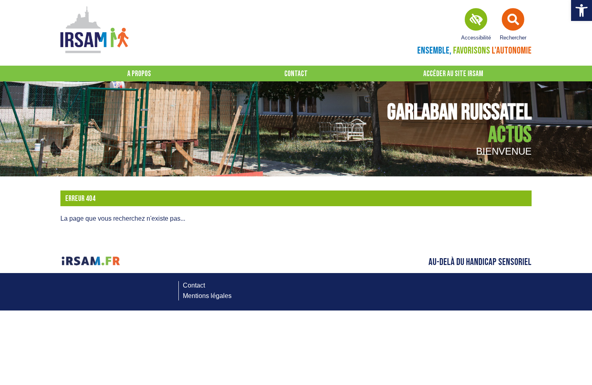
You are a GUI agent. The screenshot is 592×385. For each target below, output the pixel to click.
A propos (139, 74)
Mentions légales (207, 295)
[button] (581, 10)
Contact (296, 74)
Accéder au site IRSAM (453, 74)
